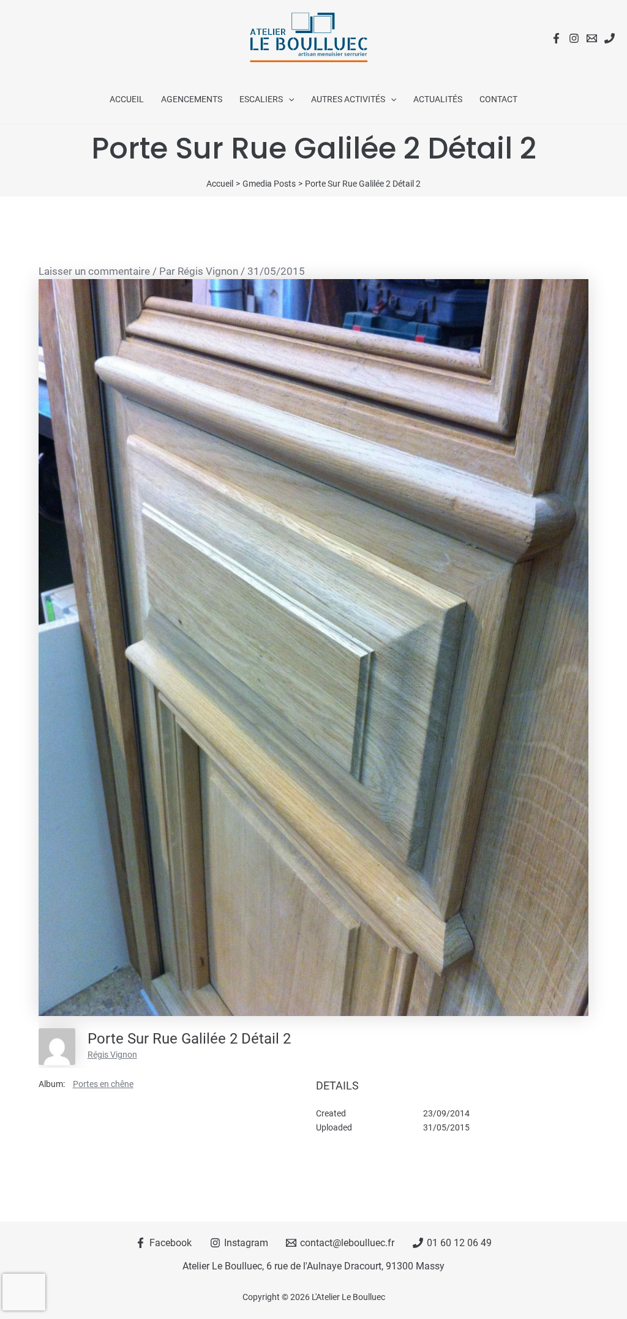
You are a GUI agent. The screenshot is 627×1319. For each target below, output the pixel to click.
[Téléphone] (609, 38)
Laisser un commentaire (94, 271)
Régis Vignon (112, 1054)
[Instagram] (574, 38)
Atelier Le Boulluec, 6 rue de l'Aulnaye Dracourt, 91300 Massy (313, 1266)
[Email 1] (592, 38)
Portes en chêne (103, 1084)
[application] (288, 99)
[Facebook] (556, 38)
